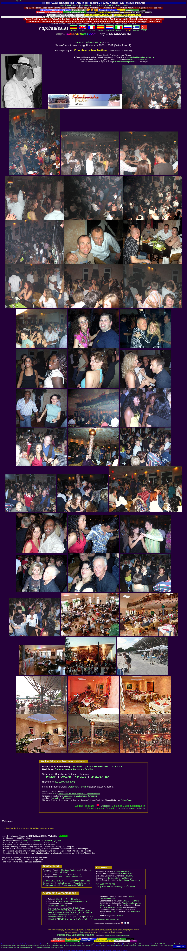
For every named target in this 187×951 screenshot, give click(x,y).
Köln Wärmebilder (57, 947)
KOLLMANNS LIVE (65, 781)
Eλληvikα (136, 30)
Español (100, 30)
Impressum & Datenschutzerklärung (75, 935)
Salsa (56, 944)
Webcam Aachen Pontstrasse (126, 945)
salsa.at (79, 42)
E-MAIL (120, 915)
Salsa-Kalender (71, 944)
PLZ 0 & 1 (68, 917)
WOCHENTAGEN (125, 874)
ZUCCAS (117, 766)
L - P (60, 872)
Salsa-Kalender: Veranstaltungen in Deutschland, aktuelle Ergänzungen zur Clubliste (67, 884)
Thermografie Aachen (8, 947)
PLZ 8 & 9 (63, 919)
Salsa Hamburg (128, 944)
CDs (70, 908)
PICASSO (77, 766)
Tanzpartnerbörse (55, 917)
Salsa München (140, 944)
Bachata (50, 944)
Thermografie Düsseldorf (25, 947)
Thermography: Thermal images (174, 944)
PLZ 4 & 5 (88, 917)
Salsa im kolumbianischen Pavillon (74, 769)
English (82, 30)
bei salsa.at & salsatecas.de (72, 901)
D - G (49, 872)
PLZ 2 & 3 (78, 917)
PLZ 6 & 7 (53, 919)
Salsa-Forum (126, 800)
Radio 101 (158, 944)
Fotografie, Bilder (143, 945)
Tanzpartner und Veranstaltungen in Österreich (115, 886)
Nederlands (110, 30)
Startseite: (106, 806)
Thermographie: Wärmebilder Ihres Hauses (54, 945)
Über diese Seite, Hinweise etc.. (69, 899)
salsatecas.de (94, 42)
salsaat (141, 808)
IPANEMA (51, 777)
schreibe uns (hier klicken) (111, 907)
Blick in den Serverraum (129, 880)
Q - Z (66, 872)
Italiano (118, 30)
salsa (61, 944)
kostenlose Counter (68, 5)
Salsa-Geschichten (131, 901)
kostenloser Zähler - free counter (162, 945)
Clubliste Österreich (122, 871)
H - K (55, 872)
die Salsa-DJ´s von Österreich (120, 878)
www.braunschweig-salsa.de (124, 62)
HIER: (76, 794)
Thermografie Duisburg (42, 947)
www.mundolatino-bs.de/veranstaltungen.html (42, 840)
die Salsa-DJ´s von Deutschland (68, 877)
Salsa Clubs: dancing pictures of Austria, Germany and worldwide (100, 944)
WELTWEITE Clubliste (57, 906)
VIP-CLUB (80, 777)
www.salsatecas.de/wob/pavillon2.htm (13, 1)
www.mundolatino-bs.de (137, 59)
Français (92, 30)
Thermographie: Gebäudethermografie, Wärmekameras (20, 945)
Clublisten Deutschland (70, 870)
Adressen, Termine (78, 786)
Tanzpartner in (61, 798)
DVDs (77, 908)
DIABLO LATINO (99, 777)
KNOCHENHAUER (97, 766)
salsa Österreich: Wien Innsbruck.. (81, 945)
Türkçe (144, 30)
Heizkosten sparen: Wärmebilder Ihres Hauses (104, 5)
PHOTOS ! (78, 874)
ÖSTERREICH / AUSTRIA (81, 919)
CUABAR (65, 777)
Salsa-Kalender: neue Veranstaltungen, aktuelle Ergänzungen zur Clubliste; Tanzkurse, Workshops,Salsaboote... (70, 912)
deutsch (73, 30)
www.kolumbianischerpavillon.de (140, 57)
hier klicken (135, 912)
